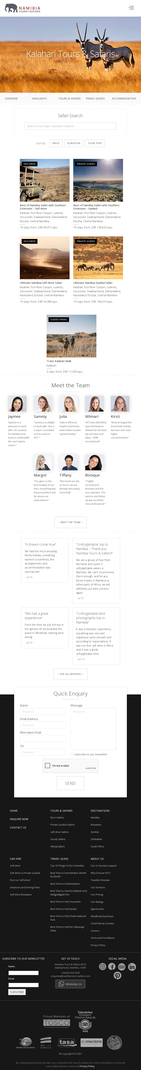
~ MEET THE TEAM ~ (70, 522)
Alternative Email (30, 732)
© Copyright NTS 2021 (70, 1053)
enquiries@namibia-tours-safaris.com (70, 976)
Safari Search (70, 115)
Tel (22, 746)
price (56, 143)
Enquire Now (19, 819)
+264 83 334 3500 (70, 972)
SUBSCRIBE (17, 992)
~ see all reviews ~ (70, 674)
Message (76, 705)
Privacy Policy (87, 1066)
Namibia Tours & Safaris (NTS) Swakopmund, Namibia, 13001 (70, 966)
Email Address (29, 719)
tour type (95, 143)
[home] (24, 6)
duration (73, 143)
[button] (131, 8)
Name (24, 705)
